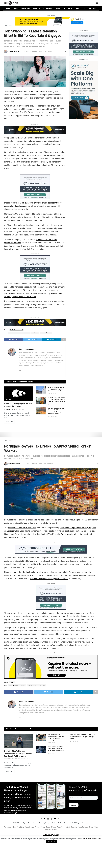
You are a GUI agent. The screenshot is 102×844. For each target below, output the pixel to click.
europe (23, 685)
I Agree (51, 841)
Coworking (47, 8)
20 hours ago (53, 393)
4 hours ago (20, 409)
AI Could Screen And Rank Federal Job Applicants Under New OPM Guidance (56, 748)
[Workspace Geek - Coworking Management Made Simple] (35, 187)
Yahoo (12, 682)
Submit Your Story (18, 827)
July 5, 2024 (28, 463)
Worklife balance (46, 333)
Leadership (25, 8)
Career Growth (13, 333)
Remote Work (32, 685)
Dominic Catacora (15, 51)
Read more (9, 421)
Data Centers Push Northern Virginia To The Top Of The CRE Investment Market (57, 389)
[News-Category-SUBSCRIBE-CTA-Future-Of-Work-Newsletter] (51, 666)
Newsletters (29, 827)
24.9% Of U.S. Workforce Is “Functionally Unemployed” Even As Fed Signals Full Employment (18, 753)
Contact (67, 827)
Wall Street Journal (16, 330)
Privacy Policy (40, 827)
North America (24, 333)
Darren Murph (10, 409)
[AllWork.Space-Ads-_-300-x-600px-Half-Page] (83, 90)
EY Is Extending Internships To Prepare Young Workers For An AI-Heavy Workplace (56, 399)
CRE (83, 8)
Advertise (7, 827)
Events (54, 829)
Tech (77, 8)
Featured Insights (11, 759)
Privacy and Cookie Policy (92, 839)
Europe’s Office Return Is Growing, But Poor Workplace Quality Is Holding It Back (82, 736)
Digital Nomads (14, 685)
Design (57, 8)
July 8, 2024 (28, 51)
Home (8, 8)
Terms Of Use (51, 827)
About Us (60, 827)
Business (92, 8)
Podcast (48, 829)
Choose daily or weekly (12, 805)
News (16, 8)
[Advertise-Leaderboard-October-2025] (35, 129)
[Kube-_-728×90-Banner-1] (51, 21)
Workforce (68, 8)
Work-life (36, 8)
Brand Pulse (93, 827)
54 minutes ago (23, 759)
